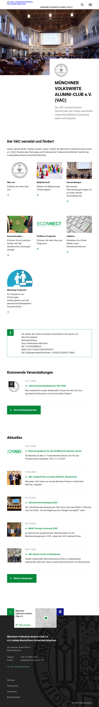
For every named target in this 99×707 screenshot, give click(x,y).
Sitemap (10, 680)
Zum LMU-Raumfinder (20, 667)
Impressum (12, 691)
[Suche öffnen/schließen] (82, 4)
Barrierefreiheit (13, 697)
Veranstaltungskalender (25, 410)
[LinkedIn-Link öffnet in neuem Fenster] (60, 611)
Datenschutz (12, 686)
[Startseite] (10, 611)
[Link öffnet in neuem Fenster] (35, 618)
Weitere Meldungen (23, 578)
